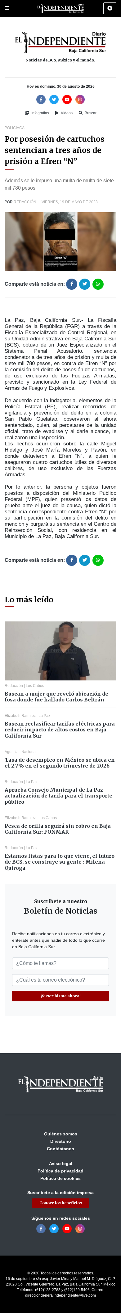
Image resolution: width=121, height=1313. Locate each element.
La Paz (44, 715)
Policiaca (15, 128)
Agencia (12, 752)
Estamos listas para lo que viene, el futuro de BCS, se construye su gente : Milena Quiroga (59, 862)
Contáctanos (60, 1148)
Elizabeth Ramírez (20, 715)
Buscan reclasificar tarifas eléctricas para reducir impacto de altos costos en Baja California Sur (60, 730)
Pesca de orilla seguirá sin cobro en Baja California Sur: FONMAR (58, 829)
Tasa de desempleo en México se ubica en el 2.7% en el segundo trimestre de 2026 (60, 763)
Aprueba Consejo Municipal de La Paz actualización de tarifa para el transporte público (58, 796)
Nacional (29, 752)
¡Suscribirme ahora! (61, 996)
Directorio (60, 1141)
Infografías (39, 113)
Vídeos (66, 113)
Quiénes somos (60, 1133)
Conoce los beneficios (60, 1203)
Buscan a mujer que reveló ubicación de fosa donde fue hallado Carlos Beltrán (56, 697)
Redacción (25, 202)
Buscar (90, 113)
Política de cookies (60, 1178)
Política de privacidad (60, 1170)
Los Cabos (35, 686)
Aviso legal (60, 1163)
